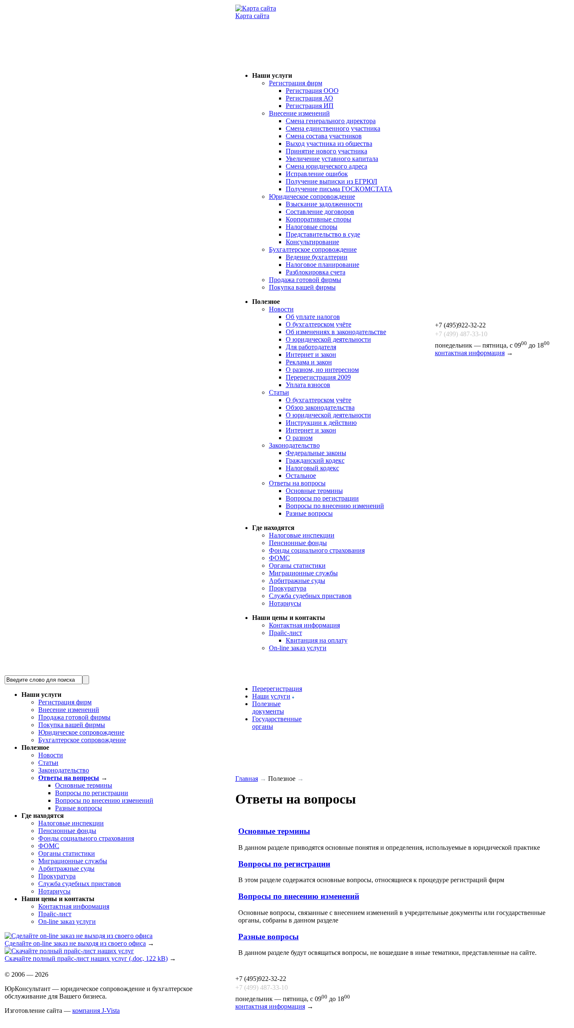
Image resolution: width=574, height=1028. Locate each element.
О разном (299, 437)
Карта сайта (252, 15)
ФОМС (279, 557)
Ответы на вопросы (297, 483)
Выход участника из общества (329, 143)
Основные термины (314, 490)
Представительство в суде (323, 234)
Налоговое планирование (322, 264)
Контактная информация (304, 625)
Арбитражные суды (297, 580)
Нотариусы (285, 603)
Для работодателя (311, 347)
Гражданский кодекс (315, 460)
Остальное (301, 475)
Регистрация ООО (312, 90)
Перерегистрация (277, 688)
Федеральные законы (316, 452)
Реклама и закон (309, 362)
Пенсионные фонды (298, 542)
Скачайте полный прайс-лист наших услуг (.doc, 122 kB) (86, 958)
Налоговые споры (311, 226)
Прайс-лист (285, 632)
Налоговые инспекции (301, 535)
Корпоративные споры (318, 219)
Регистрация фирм (295, 83)
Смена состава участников (324, 136)
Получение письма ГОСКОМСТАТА (339, 188)
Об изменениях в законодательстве (336, 331)
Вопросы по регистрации (322, 498)
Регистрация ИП (310, 105)
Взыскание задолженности (324, 204)
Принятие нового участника (326, 151)
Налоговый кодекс (312, 468)
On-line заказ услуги (297, 647)
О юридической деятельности (328, 339)
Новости (281, 309)
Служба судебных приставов (310, 595)
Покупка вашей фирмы (302, 287)
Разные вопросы (309, 513)
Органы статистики (297, 565)
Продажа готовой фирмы (305, 279)
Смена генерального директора (331, 120)
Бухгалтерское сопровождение (313, 249)
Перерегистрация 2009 (318, 377)
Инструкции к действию (321, 422)
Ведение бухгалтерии (317, 257)
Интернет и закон (311, 354)
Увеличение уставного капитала (332, 158)
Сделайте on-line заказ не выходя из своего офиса (75, 943)
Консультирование (312, 241)
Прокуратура (287, 588)
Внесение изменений (299, 113)
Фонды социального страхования (317, 550)
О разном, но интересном (322, 369)
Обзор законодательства (320, 407)
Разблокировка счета (315, 272)
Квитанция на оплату (317, 640)
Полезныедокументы (268, 707)
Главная (246, 778)
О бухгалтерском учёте (318, 324)
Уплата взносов (308, 384)
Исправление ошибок (317, 173)
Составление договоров (320, 211)
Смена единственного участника (333, 128)
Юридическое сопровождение (312, 196)
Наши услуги (271, 696)
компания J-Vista (96, 1010)
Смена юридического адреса (326, 166)
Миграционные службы (303, 573)
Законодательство (294, 445)
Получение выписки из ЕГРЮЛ (331, 181)
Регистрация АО (309, 98)
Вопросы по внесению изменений (335, 505)
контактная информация (470, 352)
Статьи (279, 392)
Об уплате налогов (313, 316)
